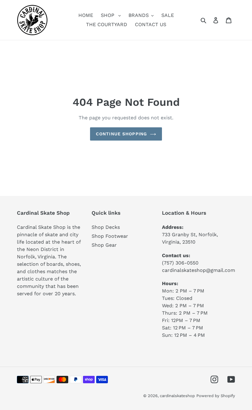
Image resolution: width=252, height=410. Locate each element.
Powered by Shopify (215, 395)
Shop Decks (106, 227)
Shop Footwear (110, 236)
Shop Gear (104, 245)
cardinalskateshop (177, 395)
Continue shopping (121, 133)
